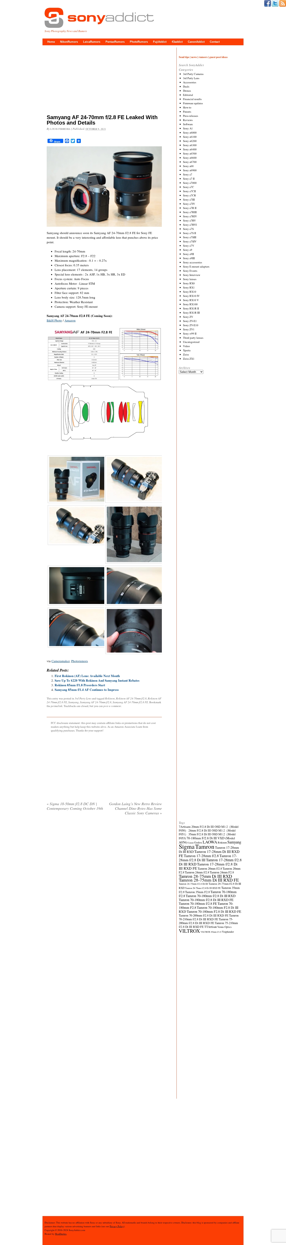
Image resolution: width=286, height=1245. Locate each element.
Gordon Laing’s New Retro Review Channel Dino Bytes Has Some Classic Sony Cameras (135, 808)
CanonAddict (196, 41)
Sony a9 (187, 250)
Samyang (73, 702)
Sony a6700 (190, 162)
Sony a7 (187, 174)
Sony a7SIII (189, 237)
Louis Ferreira (60, 128)
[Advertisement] (104, 80)
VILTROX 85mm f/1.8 (211, 931)
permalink (56, 706)
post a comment (112, 706)
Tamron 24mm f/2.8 (197, 872)
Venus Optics (224, 927)
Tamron (204, 846)
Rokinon (110, 698)
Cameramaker (61, 661)
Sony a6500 (190, 153)
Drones (187, 91)
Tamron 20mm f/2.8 (210, 868)
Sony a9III (189, 258)
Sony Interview (191, 275)
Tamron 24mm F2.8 (222, 872)
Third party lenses (193, 338)
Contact (215, 41)
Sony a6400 (190, 149)
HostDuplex (61, 1233)
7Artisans (185, 827)
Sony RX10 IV (191, 296)
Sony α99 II (189, 333)
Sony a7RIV (190, 216)
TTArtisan (210, 927)
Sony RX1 (189, 287)
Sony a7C (188, 187)
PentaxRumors (115, 41)
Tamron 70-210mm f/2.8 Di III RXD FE (208, 917)
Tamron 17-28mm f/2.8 (201, 855)
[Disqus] (104, 872)
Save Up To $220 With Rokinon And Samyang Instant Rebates (97, 680)
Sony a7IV (189, 204)
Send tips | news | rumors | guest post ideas (203, 57)
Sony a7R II (189, 208)
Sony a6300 (190, 145)
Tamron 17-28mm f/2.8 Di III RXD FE (208, 866)
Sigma (187, 846)
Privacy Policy (117, 1226)
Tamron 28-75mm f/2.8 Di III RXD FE (203, 888)
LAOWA (210, 842)
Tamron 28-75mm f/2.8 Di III (193, 883)
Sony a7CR (189, 195)
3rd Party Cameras (193, 74)
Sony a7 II (189, 178)
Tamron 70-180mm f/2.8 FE (198, 903)
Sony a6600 (190, 158)
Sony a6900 (190, 170)
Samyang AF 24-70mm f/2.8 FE (130, 702)
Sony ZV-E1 (190, 321)
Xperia (187, 350)
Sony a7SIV (189, 241)
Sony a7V (188, 245)
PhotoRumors (139, 41)
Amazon (70, 320)
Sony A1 (188, 128)
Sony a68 (188, 166)
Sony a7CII (189, 191)
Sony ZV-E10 (190, 325)
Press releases (190, 116)
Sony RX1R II (191, 308)
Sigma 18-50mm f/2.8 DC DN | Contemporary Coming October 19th (75, 806)
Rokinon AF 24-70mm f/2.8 (131, 698)
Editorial (188, 95)
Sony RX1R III (191, 312)
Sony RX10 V (191, 300)
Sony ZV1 (189, 329)
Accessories (189, 82)
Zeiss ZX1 (189, 358)
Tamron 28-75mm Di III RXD (205, 876)
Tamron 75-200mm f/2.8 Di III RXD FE (206, 921)
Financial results (192, 99)
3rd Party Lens (83, 698)
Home (51, 41)
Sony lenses (189, 279)
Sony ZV (188, 317)
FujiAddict (159, 41)
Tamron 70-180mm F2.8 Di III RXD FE (214, 911)
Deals (186, 86)
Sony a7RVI (190, 225)
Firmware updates (193, 103)
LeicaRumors (91, 41)
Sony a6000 (190, 132)
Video (186, 346)
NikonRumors (69, 41)
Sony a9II (188, 254)
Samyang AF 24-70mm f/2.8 (95, 702)
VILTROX (189, 930)
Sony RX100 (190, 304)
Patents (187, 111)
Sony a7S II (189, 233)
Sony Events (190, 271)
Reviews (188, 120)
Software (188, 124)
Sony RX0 (189, 283)
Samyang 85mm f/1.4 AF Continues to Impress (87, 689)
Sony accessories (192, 262)
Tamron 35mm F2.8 (197, 892)
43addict (177, 41)
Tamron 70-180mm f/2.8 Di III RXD (211, 896)
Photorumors (79, 661)
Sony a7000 (190, 183)
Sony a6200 (190, 141)
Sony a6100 (190, 137)
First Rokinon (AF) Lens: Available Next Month (87, 675)
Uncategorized (191, 342)
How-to (187, 107)
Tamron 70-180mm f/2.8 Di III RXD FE (206, 899)
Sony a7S (188, 229)
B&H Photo (54, 320)
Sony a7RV (189, 220)
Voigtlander (228, 931)
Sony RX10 (189, 292)
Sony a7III (189, 199)
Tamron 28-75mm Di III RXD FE (209, 880)
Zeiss (186, 354)
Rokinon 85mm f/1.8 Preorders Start (80, 685)
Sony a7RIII (190, 212)
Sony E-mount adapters (196, 266)
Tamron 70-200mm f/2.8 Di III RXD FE (203, 915)
